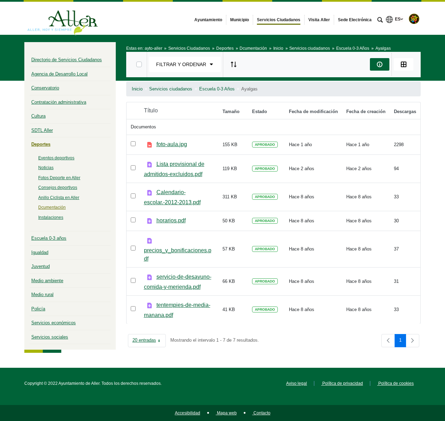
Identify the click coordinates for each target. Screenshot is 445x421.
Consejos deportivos (57, 187)
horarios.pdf (171, 220)
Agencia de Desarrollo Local (59, 74)
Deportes (40, 144)
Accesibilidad (187, 413)
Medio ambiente (47, 280)
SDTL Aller (42, 130)
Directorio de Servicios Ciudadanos (66, 59)
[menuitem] (208, 19)
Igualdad (39, 252)
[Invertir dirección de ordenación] (233, 64)
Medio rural (42, 294)
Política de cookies (395, 383)
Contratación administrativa (58, 102)
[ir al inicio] (417, 379)
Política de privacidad (342, 383)
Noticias (46, 167)
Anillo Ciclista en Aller (58, 197)
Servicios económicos (53, 322)
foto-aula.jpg (171, 144)
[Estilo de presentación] (403, 64)
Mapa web (226, 413)
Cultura (38, 116)
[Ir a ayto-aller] (62, 18)
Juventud (40, 266)
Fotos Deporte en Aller (59, 177)
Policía (38, 308)
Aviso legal (296, 383)
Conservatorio (45, 87)
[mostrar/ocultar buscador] (380, 20)
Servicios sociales (49, 337)
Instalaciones (50, 217)
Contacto (261, 413)
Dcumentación (52, 207)
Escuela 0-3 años (48, 238)
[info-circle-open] (379, 64)
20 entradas (149, 341)
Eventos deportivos (56, 158)
